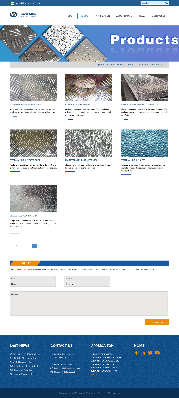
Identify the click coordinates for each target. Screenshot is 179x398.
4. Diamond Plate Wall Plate (103, 364)
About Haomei (124, 16)
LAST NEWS (20, 346)
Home (120, 64)
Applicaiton (102, 346)
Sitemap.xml (114, 393)
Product (84, 16)
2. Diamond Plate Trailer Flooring (106, 357)
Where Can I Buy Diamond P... (25, 354)
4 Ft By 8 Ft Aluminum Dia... (24, 358)
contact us (61, 346)
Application (103, 16)
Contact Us (159, 16)
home (69, 16)
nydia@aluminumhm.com (27, 3)
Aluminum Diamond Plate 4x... (25, 374)
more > (94, 375)
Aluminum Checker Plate (151, 64)
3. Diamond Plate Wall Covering (105, 361)
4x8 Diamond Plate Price (22, 370)
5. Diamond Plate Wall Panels (104, 367)
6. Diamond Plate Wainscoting (104, 371)
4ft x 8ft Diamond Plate (21, 362)
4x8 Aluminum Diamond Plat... (25, 366)
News (142, 16)
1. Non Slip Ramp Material (102, 354)
